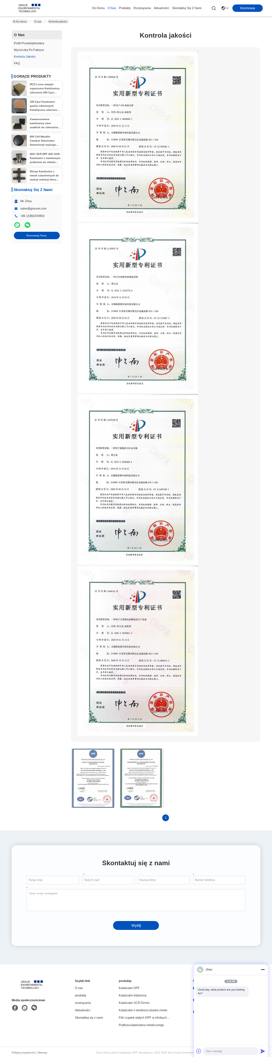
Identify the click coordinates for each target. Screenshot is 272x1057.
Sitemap (42, 1052)
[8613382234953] (24, 1008)
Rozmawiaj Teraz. (36, 235)
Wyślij (136, 925)
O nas (112, 8)
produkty (125, 8)
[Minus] (263, 969)
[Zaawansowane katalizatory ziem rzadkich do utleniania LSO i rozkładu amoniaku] (19, 123)
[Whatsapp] (17, 226)
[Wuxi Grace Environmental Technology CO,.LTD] (29, 8)
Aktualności (161, 8)
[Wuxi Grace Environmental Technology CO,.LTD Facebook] (15, 1008)
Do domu (98, 8)
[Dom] (32, 989)
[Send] (263, 1051)
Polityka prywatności (23, 1052)
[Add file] (198, 1051)
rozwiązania (142, 8)
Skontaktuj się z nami (187, 8)
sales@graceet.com (33, 208)
